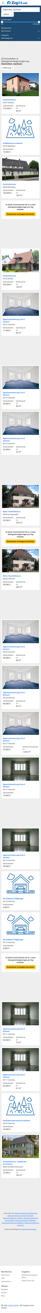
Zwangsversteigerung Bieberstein (26, 1213)
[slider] (2, 22)
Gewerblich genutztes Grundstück (16, 1120)
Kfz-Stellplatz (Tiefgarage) (13, 898)
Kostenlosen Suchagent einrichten (20, 214)
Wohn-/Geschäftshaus (12, 512)
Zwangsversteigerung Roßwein (25, 1220)
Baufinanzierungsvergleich (30, 1276)
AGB (2, 1278)
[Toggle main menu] (3, 3)
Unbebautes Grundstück (12, 143)
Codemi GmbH (13, 1305)
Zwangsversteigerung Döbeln (13, 1218)
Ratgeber (4, 1289)
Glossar (4, 1292)
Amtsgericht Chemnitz (29, 1229)
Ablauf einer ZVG (28, 1280)
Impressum (5, 1275)
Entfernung (7, 68)
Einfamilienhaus (9, 100)
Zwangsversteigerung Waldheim (13, 1223)
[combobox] (20, 9)
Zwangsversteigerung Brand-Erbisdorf (20, 1216)
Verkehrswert (6, 19)
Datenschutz (6, 1281)
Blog (3, 1296)
